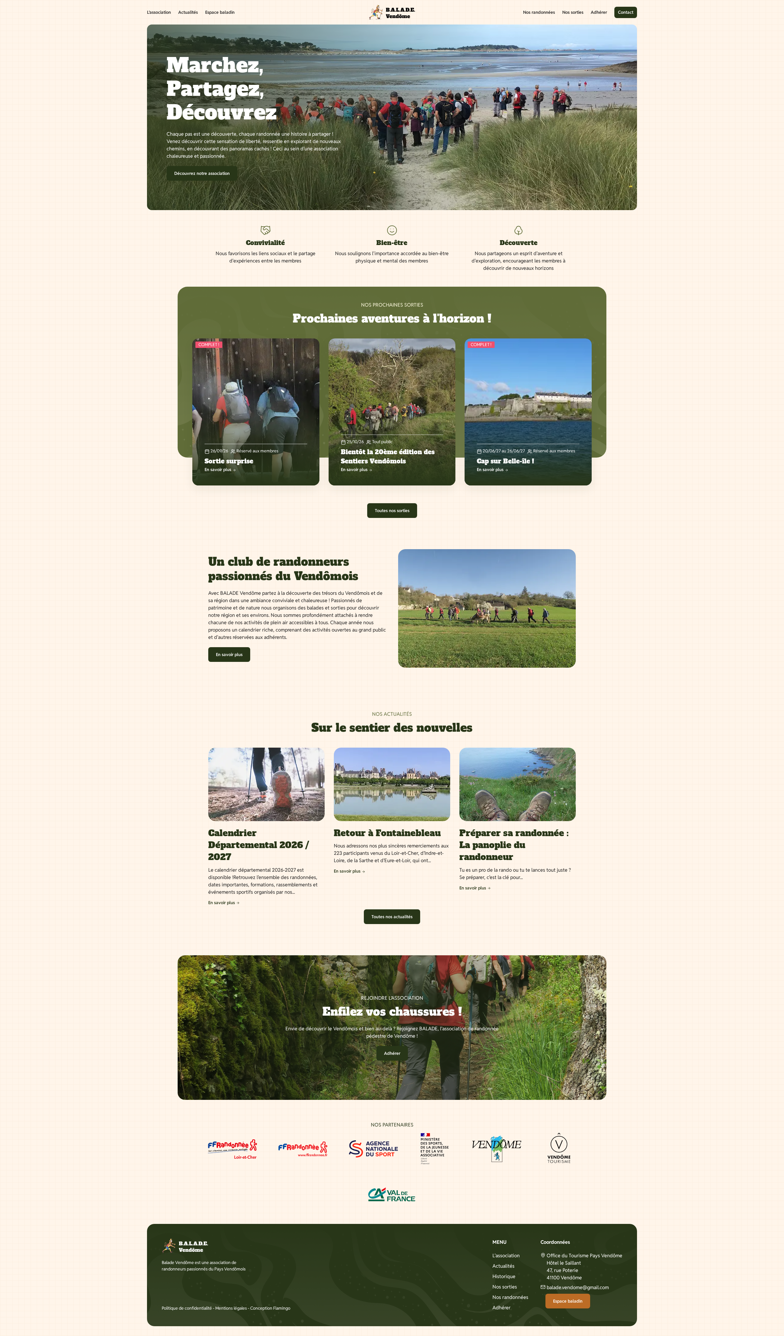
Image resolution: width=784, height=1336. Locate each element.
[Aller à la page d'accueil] (392, 12)
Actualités (188, 12)
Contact (625, 12)
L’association (159, 12)
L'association (506, 1255)
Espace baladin (220, 12)
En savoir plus (229, 654)
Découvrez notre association (202, 173)
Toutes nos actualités (392, 916)
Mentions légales (231, 1308)
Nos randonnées (539, 12)
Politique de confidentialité (187, 1308)
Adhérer (599, 12)
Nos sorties (572, 12)
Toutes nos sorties (392, 510)
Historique (503, 1276)
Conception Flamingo (270, 1308)
